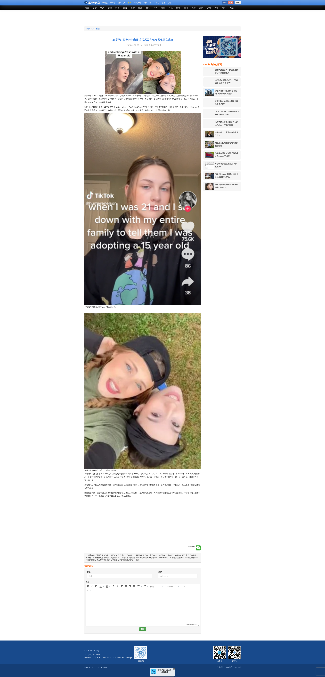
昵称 (160, 572)
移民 (87, 8)
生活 (186, 8)
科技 (171, 8)
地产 (102, 8)
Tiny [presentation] (195, 624)
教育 (163, 8)
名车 (224, 8)
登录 (224, 2)
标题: (89, 572)
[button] (88, 586)
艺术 (201, 8)
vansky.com (102, 667)
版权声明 (229, 667)
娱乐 (163, 3)
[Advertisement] (144, 18)
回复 (142, 629)
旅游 (194, 8)
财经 (110, 8)
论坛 (157, 3)
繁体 (237, 2)
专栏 (151, 3)
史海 (209, 8)
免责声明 (237, 667)
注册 (230, 2)
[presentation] (88, 586)
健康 (140, 8)
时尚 (155, 8)
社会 (125, 8)
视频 (145, 3)
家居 (232, 8)
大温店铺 (137, 3)
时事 (117, 8)
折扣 (169, 3)
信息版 (105, 3)
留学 (95, 8)
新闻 (129, 3)
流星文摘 (121, 3)
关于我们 (220, 667)
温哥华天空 (94, 2)
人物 (216, 8)
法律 (178, 8)
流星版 (113, 3)
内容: (88, 582)
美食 (133, 8)
